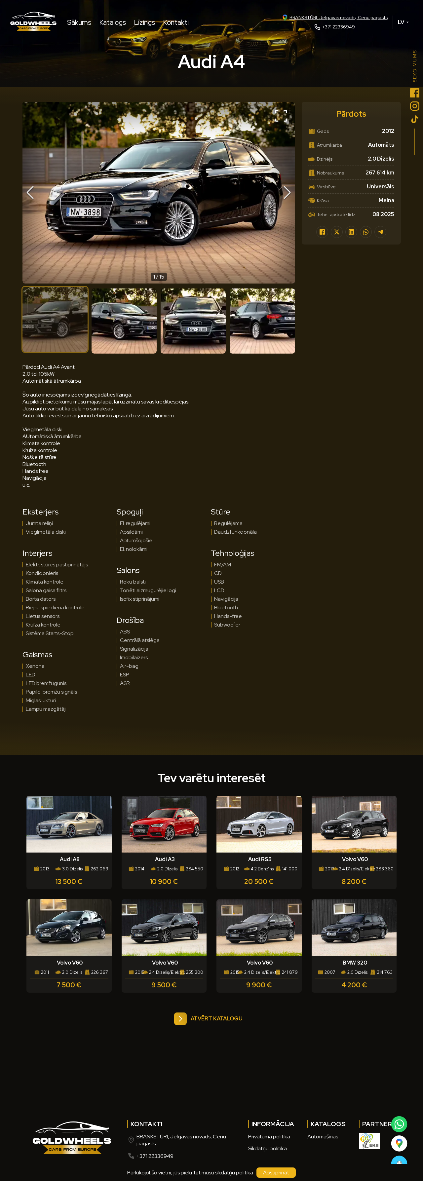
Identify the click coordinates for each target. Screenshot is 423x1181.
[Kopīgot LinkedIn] (351, 232)
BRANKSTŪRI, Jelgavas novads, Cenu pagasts (338, 17)
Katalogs (112, 22)
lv (401, 22)
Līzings (144, 22)
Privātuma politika (269, 1136)
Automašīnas (322, 1136)
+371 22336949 (338, 27)
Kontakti (176, 22)
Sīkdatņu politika (267, 1148)
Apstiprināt (276, 1172)
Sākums (79, 22)
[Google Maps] (399, 1143)
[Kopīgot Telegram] (380, 232)
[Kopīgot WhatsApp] (366, 232)
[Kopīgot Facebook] (322, 232)
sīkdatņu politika (234, 1172)
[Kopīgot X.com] (337, 232)
